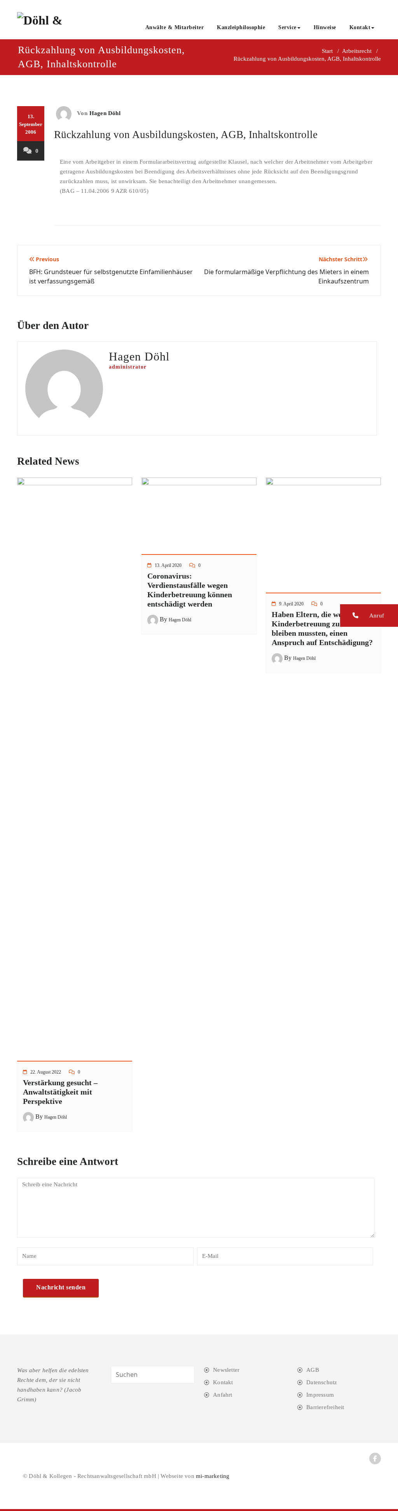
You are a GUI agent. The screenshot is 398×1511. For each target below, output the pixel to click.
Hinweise (325, 27)
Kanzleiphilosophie (241, 27)
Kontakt (360, 27)
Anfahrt (222, 1395)
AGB (312, 1370)
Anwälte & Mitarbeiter (174, 27)
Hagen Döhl (104, 113)
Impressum (320, 1395)
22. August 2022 (45, 1072)
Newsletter (226, 1370)
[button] (369, 615)
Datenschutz (321, 1382)
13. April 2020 (168, 565)
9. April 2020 (291, 604)
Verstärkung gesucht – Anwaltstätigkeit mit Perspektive (60, 1091)
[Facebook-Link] (375, 1458)
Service (287, 27)
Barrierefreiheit (325, 1407)
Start (327, 51)
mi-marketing (212, 1476)
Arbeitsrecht (357, 51)
